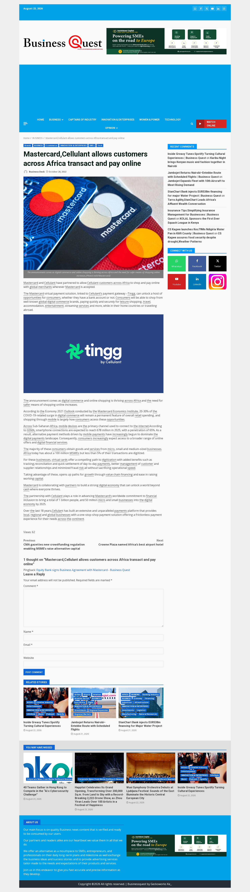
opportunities (32, 297)
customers (106, 283)
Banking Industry (151, 694)
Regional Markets (82, 714)
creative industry (44, 702)
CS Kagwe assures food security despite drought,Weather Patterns (194, 237)
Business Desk (37, 171)
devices (72, 426)
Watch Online (211, 124)
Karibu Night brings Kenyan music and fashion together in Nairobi (197, 162)
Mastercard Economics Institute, (118, 411)
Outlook (69, 411)
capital (39, 478)
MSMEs (74, 453)
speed (131, 468)
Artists (30, 702)
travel (146, 302)
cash (26, 489)
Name (28, 632)
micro (111, 449)
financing (127, 474)
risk (81, 468)
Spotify (60, 714)
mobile (52, 419)
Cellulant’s (95, 293)
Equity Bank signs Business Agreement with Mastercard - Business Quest (83, 570)
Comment (30, 586)
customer (147, 464)
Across (27, 426)
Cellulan (57, 511)
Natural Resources (148, 714)
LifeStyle (31, 714)
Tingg (131, 293)
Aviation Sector (81, 698)
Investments (80, 710)
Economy (138, 698)
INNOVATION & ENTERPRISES (117, 119)
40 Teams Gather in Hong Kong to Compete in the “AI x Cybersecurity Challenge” (47, 768)
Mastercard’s (103, 496)
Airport (87, 694)
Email (27, 645)
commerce (62, 302)
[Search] (192, 123)
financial (51, 442)
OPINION (110, 128)
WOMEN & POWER (149, 119)
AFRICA (125, 694)
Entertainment (34, 706)
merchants (45, 287)
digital (51, 302)
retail (138, 415)
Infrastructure (141, 702)
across (117, 283)
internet (143, 426)
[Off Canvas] (25, 123)
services (84, 306)
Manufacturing (129, 714)
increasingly (120, 434)
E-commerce (51, 145)
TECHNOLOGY (173, 119)
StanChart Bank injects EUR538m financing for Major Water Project (140, 724)
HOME (40, 119)
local (26, 515)
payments (98, 434)
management (128, 464)
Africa (126, 283)
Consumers (123, 297)
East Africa (79, 702)
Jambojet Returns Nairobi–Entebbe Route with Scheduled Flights (90, 726)
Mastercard (30, 283)
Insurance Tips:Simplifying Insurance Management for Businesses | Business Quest (193, 214)
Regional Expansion (98, 710)
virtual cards (60, 460)
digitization (109, 460)
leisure (124, 302)
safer (26, 404)
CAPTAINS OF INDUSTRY (82, 119)
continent (78, 519)
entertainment (54, 306)
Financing (149, 698)
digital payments (34, 438)
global (34, 287)
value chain (113, 474)
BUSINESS (55, 119)
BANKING (135, 694)
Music (41, 714)
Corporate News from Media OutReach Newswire (50, 779)
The (26, 293)
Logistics (141, 710)
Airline (77, 694)
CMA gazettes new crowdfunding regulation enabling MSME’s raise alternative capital (54, 544)
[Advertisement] (125, 90)
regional (36, 515)
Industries (127, 702)
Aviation (97, 694)
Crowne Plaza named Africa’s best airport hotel (130, 542)
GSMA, (31, 430)
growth (89, 474)
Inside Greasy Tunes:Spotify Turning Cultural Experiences (42, 724)
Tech (99, 145)
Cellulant (49, 283)
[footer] (166, 41)
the (149, 400)
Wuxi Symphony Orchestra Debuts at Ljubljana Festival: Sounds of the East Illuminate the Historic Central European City (150, 768)
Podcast (50, 714)
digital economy (109, 485)
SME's (92, 145)
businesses (154, 449)
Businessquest (137, 884)
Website (28, 658)
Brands (27, 145)
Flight (90, 702)
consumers (53, 297)
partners (71, 485)
